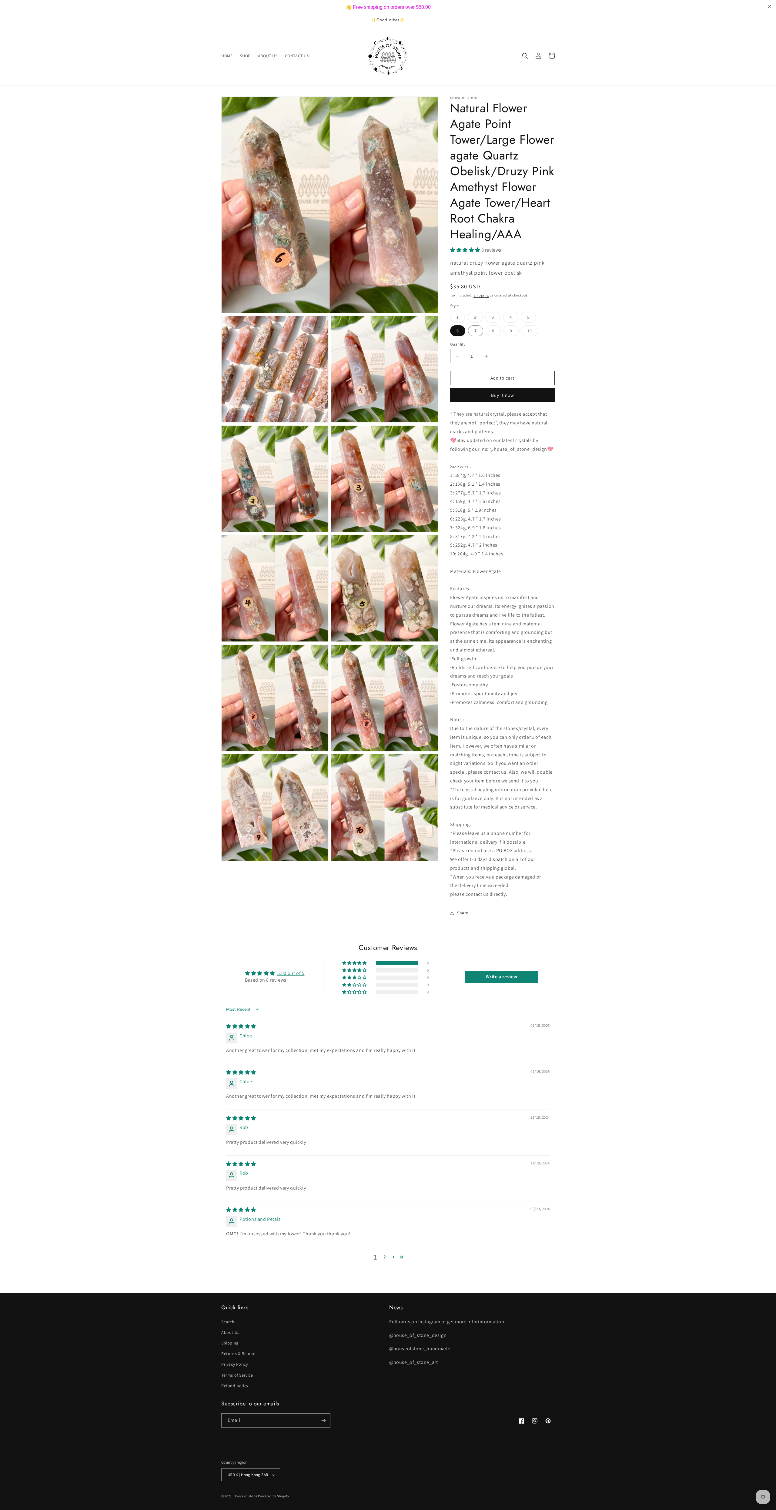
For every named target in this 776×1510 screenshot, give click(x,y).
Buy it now (502, 395)
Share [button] (462, 913)
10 (532, 332)
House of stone (245, 1496)
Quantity (457, 344)
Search (228, 1321)
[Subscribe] (323, 1420)
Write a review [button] (501, 976)
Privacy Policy (234, 1364)
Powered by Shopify (273, 1496)
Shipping (481, 295)
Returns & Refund (238, 1353)
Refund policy (234, 1385)
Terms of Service (237, 1375)
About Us (230, 1332)
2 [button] (384, 1257)
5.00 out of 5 (291, 973)
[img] (241, 1026)
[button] (525, 55)
